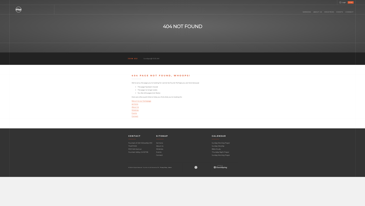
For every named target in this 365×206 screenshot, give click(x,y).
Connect (135, 116)
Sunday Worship (218, 146)
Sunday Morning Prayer (221, 143)
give (351, 2)
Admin (170, 167)
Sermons (159, 143)
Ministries (135, 110)
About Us (135, 107)
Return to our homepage (141, 101)
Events (134, 113)
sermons (135, 104)
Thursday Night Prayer (220, 152)
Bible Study (216, 149)
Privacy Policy (163, 167)
